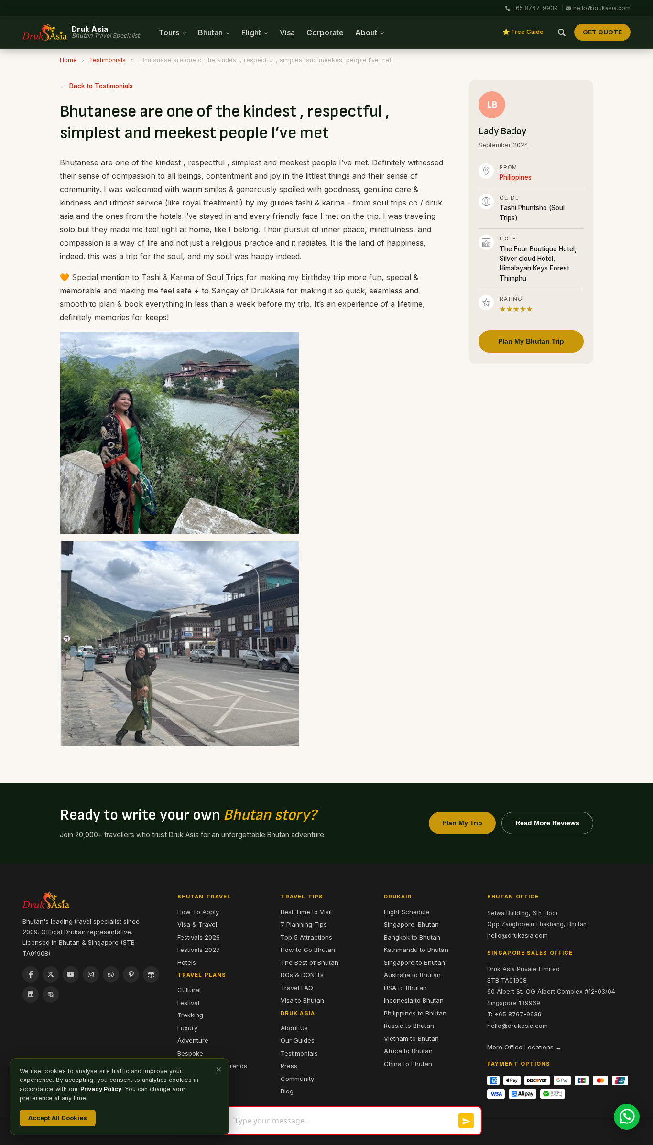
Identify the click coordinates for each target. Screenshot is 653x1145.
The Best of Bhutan (309, 962)
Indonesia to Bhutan (414, 1000)
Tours (170, 32)
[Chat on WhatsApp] (627, 1117)
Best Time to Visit (306, 912)
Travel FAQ (297, 988)
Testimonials (107, 60)
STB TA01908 (507, 980)
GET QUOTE (602, 32)
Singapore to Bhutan (414, 962)
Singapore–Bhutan (411, 924)
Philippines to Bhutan (415, 1013)
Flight (252, 32)
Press (289, 1065)
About (367, 32)
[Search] (561, 32)
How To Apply (198, 912)
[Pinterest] (131, 974)
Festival (188, 1002)
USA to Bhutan (405, 988)
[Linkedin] (30, 994)
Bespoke (190, 1053)
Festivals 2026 (198, 937)
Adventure (192, 1040)
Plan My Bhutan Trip (531, 341)
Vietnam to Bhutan (411, 1038)
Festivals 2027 (198, 949)
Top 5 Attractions (306, 937)
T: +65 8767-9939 (514, 1014)
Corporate (325, 32)
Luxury (187, 1028)
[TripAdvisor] (151, 974)
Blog (287, 1091)
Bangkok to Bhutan (412, 937)
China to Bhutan (408, 1064)
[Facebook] (30, 974)
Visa (287, 32)
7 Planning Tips (304, 924)
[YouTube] (71, 974)
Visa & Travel (197, 924)
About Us (294, 1028)
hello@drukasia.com (602, 7)
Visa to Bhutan (302, 1000)
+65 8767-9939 (535, 7)
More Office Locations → (524, 1047)
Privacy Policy (100, 1088)
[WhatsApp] (111, 974)
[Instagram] (91, 974)
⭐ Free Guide (523, 31)
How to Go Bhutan (308, 949)
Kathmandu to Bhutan (416, 949)
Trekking (190, 1015)
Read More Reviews (547, 823)
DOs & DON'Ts (302, 975)
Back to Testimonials (101, 86)
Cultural (189, 990)
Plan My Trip (462, 823)
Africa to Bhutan (408, 1051)
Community (297, 1078)
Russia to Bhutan (409, 1025)
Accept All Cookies (57, 1118)
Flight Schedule (407, 912)
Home (68, 60)
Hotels (186, 962)
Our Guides (298, 1040)
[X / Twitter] (51, 974)
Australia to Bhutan (412, 975)
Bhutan (211, 32)
